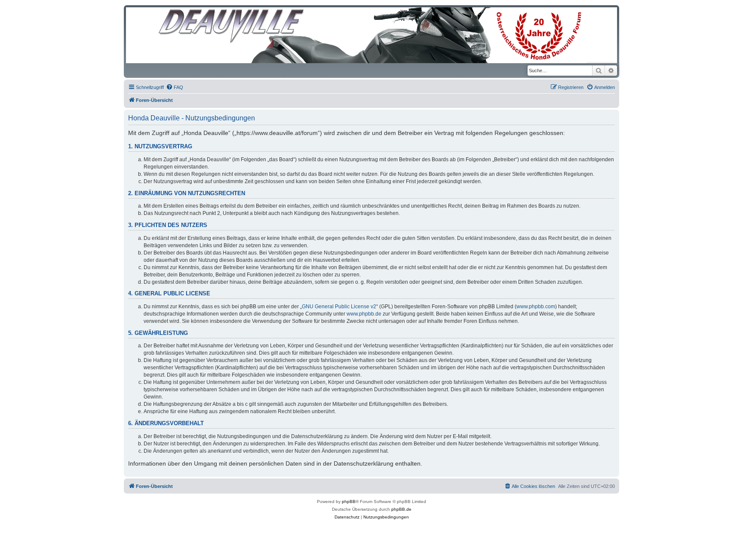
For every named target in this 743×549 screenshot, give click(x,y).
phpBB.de (401, 509)
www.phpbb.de (364, 314)
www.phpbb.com (535, 307)
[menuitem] (174, 87)
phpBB (349, 501)
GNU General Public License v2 (339, 307)
